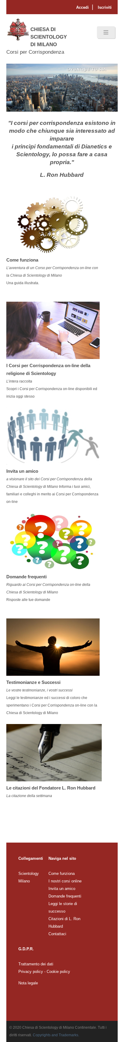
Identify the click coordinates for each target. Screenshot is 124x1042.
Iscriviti (105, 7)
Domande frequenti (64, 896)
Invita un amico (61, 888)
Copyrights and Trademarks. (56, 1035)
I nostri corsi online (65, 881)
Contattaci (57, 934)
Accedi (82, 7)
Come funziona (61, 873)
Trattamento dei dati (35, 964)
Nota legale (28, 983)
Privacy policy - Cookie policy (44, 971)
